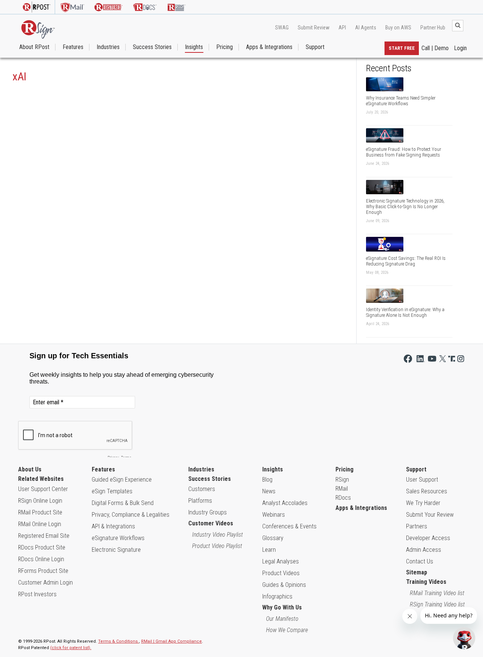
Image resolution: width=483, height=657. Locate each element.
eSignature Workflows (118, 538)
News (268, 491)
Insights (194, 47)
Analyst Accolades (285, 503)
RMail (341, 488)
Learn (269, 549)
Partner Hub (432, 28)
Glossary (272, 538)
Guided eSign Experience (122, 479)
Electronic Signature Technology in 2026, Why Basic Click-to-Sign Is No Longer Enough (405, 206)
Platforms (200, 500)
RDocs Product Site (41, 547)
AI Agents (365, 28)
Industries (108, 47)
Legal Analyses (280, 561)
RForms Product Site (43, 570)
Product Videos (281, 573)
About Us (30, 469)
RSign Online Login (40, 500)
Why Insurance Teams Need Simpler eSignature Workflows (400, 100)
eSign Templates (112, 491)
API (342, 28)
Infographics (277, 596)
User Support (422, 479)
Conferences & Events (289, 526)
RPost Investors (37, 594)
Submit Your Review (430, 514)
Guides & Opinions (284, 584)
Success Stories (152, 47)
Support (315, 47)
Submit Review (313, 28)
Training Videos (426, 581)
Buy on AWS (398, 28)
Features (73, 47)
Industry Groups (207, 512)
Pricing (224, 47)
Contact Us (419, 561)
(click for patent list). (70, 647)
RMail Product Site (40, 512)
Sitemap (416, 572)
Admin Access (423, 549)
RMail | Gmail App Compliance (171, 641)
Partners (416, 526)
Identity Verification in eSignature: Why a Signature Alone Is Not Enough (405, 312)
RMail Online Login (39, 524)
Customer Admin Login (45, 582)
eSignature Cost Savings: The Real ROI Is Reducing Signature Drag (406, 261)
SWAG (282, 28)
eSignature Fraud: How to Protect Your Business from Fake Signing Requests (403, 152)
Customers (201, 489)
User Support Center (43, 489)
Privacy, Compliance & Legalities (130, 514)
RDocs (343, 497)
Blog (267, 479)
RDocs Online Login (41, 559)
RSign (342, 479)
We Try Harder (423, 503)
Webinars (273, 514)
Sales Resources (426, 491)
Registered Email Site (43, 535)
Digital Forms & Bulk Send (123, 503)
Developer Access (428, 538)
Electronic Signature (116, 549)
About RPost (34, 47)
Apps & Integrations (269, 47)
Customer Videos (210, 523)
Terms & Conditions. (118, 641)
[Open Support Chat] (464, 638)
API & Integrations (113, 526)
